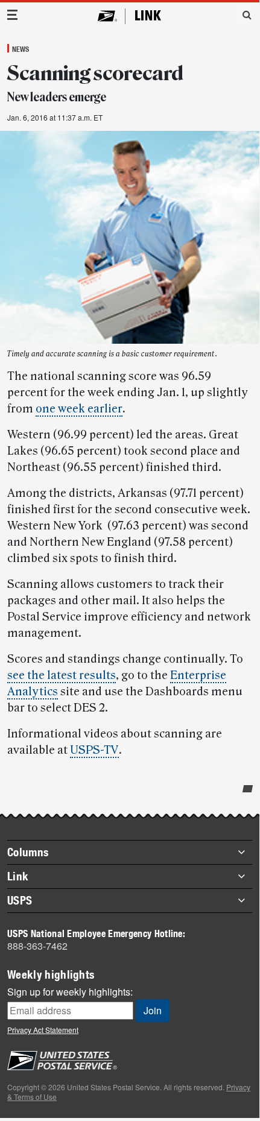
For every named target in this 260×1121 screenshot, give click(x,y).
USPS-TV (94, 750)
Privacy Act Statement (42, 1030)
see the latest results (61, 675)
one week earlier (79, 408)
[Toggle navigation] (12, 15)
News (20, 49)
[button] (242, 14)
